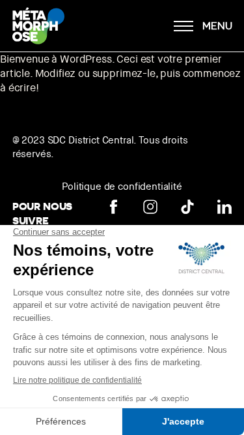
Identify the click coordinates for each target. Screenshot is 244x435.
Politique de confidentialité (122, 186)
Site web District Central (112, 27)
